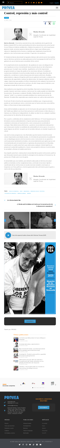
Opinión (6, 17)
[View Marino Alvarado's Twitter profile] (30, 34)
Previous (5, 220)
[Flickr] (39, 2)
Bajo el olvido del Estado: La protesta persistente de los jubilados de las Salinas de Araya (32, 349)
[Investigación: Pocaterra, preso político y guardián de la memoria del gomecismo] (16, 355)
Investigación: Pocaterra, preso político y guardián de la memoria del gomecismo (32, 354)
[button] (3, 2)
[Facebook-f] (28, 2)
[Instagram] (31, 2)
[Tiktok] (36, 2)
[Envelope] (41, 2)
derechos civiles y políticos (37, 191)
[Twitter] (26, 2)
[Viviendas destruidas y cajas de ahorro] (16, 344)
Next (55, 220)
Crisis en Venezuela (14, 191)
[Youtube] (34, 2)
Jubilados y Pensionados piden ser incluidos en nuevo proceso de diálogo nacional (31, 367)
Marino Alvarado (22, 193)
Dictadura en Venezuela (10, 193)
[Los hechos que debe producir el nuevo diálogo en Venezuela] (16, 339)
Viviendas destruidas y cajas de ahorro (29, 344)
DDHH (21, 191)
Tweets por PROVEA (10, 329)
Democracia (26, 191)
